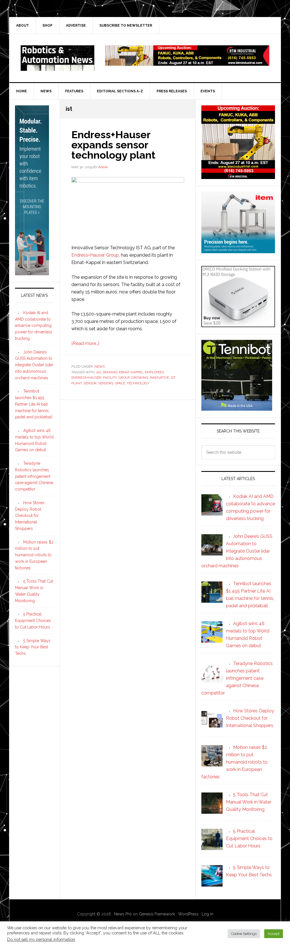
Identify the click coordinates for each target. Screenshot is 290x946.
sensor (90, 383)
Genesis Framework (157, 914)
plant (76, 383)
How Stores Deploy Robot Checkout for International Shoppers (29, 515)
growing (139, 378)
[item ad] (238, 250)
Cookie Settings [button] (244, 934)
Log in (207, 914)
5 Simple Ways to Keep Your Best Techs (32, 647)
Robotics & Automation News (57, 58)
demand (110, 372)
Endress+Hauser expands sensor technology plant (113, 145)
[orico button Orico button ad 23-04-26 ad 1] (238, 324)
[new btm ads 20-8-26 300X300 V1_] (238, 176)
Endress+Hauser (86, 378)
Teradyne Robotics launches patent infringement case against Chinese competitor (34, 476)
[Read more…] (85, 343)
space (120, 383)
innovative (159, 378)
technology (138, 383)
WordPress (188, 914)
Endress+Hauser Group (95, 255)
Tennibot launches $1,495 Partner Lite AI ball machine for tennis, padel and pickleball (33, 404)
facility (110, 378)
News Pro (123, 914)
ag (98, 372)
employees (154, 372)
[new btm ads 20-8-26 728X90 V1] (187, 63)
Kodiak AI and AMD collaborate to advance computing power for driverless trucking (33, 325)
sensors (105, 383)
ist (173, 378)
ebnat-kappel (131, 372)
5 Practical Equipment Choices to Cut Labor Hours (33, 620)
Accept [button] (274, 934)
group (124, 378)
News (100, 366)
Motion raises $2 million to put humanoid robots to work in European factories (34, 555)
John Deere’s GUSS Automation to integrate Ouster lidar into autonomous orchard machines (34, 365)
